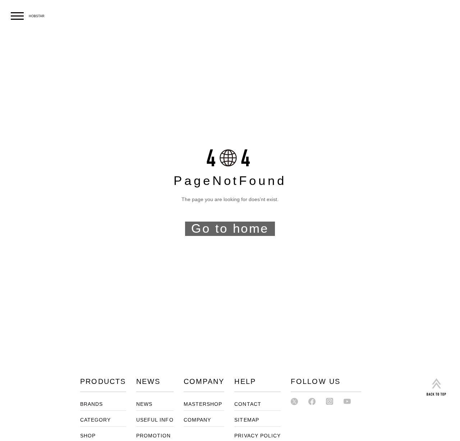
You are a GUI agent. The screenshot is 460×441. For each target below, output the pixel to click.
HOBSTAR (37, 16)
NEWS (144, 404)
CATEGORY (95, 420)
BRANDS (91, 404)
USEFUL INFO (155, 420)
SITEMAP (246, 420)
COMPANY (197, 420)
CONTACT (247, 404)
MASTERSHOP (203, 404)
